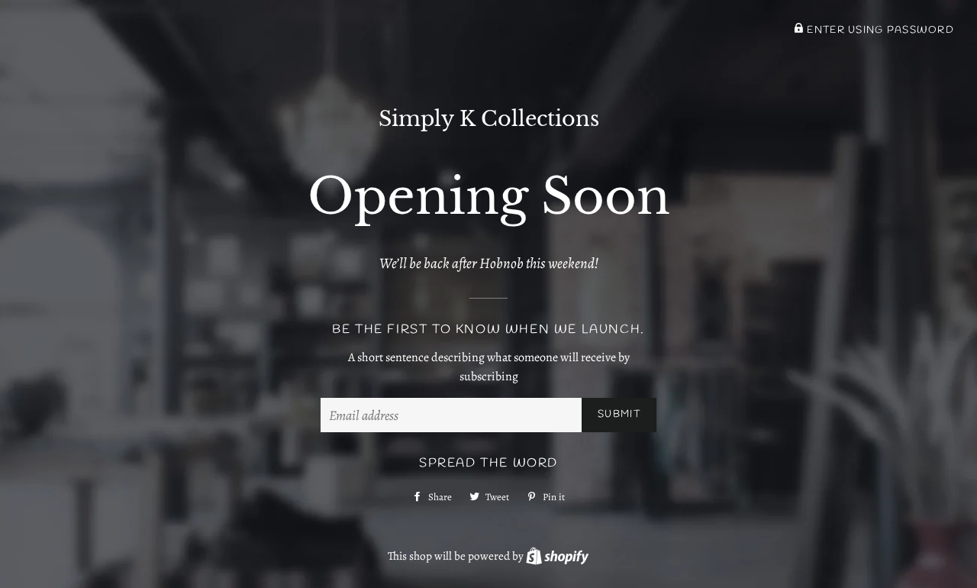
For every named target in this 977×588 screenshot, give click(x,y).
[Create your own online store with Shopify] (557, 556)
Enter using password (879, 30)
